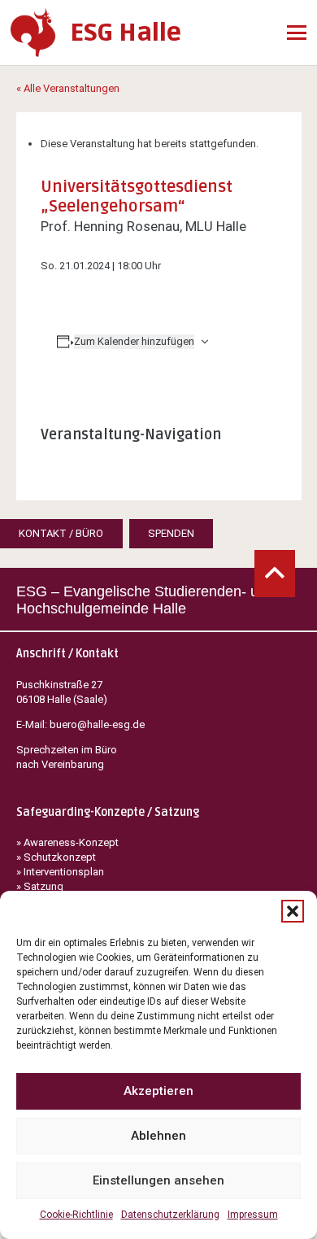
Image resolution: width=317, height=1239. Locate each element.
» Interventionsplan (60, 872)
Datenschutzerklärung (170, 1214)
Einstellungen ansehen (158, 1180)
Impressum (253, 1214)
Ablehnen (158, 1135)
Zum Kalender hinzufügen (134, 341)
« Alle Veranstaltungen (67, 88)
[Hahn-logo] (33, 32)
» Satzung (39, 886)
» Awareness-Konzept (68, 842)
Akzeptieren (158, 1091)
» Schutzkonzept (56, 857)
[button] (292, 911)
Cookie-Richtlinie (76, 1214)
